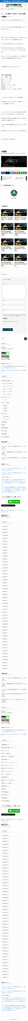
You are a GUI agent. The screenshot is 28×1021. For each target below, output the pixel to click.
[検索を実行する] (25, 338)
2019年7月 (5, 576)
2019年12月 (5, 562)
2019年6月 (5, 579)
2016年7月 (5, 633)
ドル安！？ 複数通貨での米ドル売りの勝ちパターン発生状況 (14, 453)
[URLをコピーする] (25, 173)
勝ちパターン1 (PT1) (7, 388)
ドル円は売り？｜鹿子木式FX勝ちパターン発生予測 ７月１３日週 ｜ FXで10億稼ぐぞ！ (14, 490)
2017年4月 (5, 612)
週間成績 (4, 16)
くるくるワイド (23, 153)
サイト (4, 310)
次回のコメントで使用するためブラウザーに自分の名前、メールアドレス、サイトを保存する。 (14, 315)
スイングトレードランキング (6, 517)
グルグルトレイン (7, 397)
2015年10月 (5, 659)
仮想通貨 (5, 433)
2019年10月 (5, 567)
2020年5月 (5, 547)
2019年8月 (5, 573)
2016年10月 (5, 624)
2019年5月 (5, 582)
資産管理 (5, 422)
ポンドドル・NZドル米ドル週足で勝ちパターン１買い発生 (13, 448)
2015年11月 (5, 656)
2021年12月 (5, 535)
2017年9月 (5, 609)
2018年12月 (5, 588)
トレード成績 (6, 402)
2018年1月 (5, 600)
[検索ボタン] (25, 5)
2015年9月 (5, 662)
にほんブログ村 (4, 511)
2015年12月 (5, 653)
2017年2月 (5, 618)
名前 (3, 300)
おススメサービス (6, 419)
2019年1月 (5, 585)
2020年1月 (5, 559)
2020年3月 (5, 553)
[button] (3, 173)
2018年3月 (5, 594)
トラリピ (17, 153)
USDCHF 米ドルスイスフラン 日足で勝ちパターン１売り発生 (14, 701)
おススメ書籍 (6, 416)
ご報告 (3, 477)
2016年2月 (5, 647)
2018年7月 (5, 591)
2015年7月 (5, 668)
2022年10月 (5, 526)
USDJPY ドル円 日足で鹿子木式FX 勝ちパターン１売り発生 (14, 695)
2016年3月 (5, 644)
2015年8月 (5, 665)
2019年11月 (5, 564)
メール (4, 305)
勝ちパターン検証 (6, 394)
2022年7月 (5, 532)
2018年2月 (5, 597)
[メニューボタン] (2, 5)
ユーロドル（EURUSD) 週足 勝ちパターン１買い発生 (14, 458)
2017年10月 (5, 606)
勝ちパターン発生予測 (7, 383)
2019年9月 (5, 570)
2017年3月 (5, 615)
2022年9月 (5, 529)
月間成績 (5, 408)
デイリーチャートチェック (8, 386)
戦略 (4, 425)
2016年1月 (5, 650)
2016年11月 (5, 621)
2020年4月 (5, 550)
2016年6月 (5, 635)
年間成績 (5, 410)
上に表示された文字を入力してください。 (11, 321)
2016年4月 (5, 641)
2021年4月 (5, 538)
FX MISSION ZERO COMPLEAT (8, 153)
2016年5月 (5, 638)
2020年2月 (5, 556)
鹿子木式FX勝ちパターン (8, 380)
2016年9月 (5, 627)
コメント (5, 283)
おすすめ (5, 413)
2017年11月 (5, 603)
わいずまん (14, 198)
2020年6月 (5, 544)
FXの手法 (5, 430)
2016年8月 (5, 630)
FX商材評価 (5, 427)
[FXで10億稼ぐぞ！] (14, 5)
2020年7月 (5, 541)
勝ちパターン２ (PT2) (7, 391)
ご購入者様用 (6, 436)
